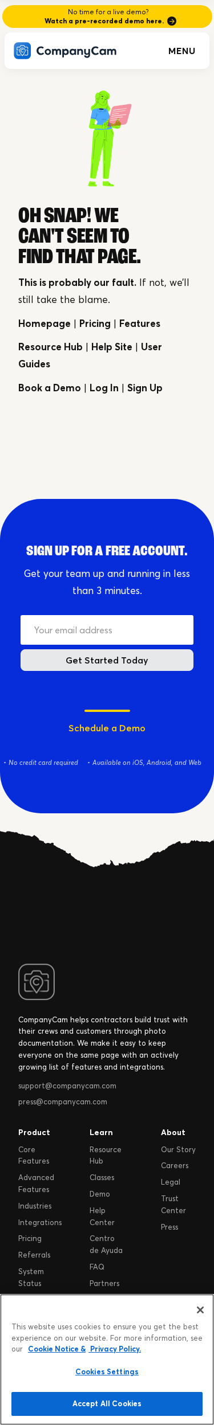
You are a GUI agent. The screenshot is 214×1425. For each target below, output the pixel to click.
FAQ (97, 1266)
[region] (107, 1359)
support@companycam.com (67, 1085)
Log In (104, 388)
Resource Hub (50, 347)
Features (139, 323)
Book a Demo (49, 388)
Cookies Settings (107, 1371)
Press (169, 1226)
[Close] (200, 1309)
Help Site (111, 347)
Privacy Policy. (114, 1348)
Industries (34, 1205)
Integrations (40, 1222)
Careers (174, 1165)
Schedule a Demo (107, 728)
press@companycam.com (62, 1101)
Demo (100, 1193)
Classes (102, 1177)
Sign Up (145, 388)
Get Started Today (107, 660)
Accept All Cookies (107, 1403)
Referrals (34, 1254)
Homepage (44, 323)
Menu (182, 50)
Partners (104, 1283)
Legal (170, 1181)
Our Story (178, 1149)
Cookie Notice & (57, 1348)
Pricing (95, 323)
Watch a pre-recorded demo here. (104, 21)
